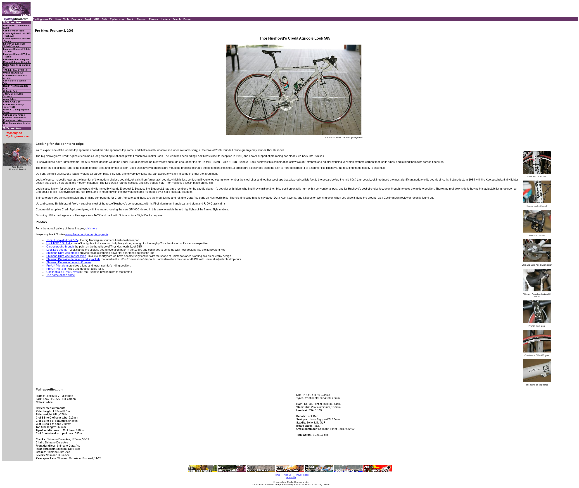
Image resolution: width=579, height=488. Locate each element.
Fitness (153, 19)
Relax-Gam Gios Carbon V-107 (16, 66)
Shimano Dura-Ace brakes (62, 253)
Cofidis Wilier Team (13, 30)
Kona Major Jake (12, 120)
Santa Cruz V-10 (12, 101)
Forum (187, 19)
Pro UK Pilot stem (57, 265)
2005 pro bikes (11, 128)
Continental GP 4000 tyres (62, 272)
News (58, 19)
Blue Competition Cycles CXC (16, 124)
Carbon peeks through (60, 246)
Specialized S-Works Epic (14, 81)
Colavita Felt (10, 91)
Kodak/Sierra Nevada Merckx (14, 76)
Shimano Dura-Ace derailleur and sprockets (73, 259)
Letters (165, 19)
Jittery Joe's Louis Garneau (13, 95)
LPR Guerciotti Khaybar (16, 59)
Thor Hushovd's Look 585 (62, 240)
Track (130, 19)
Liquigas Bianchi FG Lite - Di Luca (16, 50)
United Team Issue (13, 72)
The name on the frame (60, 275)
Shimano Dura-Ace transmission (66, 256)
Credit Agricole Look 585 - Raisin (16, 39)
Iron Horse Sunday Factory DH (13, 105)
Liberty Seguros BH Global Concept (13, 45)
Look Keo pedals (56, 249)
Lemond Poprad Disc (14, 117)
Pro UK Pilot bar (56, 268)
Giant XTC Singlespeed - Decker (16, 110)
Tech (66, 19)
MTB (96, 19)
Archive (288, 475)
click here (91, 228)
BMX (104, 19)
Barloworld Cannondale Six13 (15, 26)
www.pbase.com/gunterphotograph (86, 234)
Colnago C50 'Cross (14, 115)
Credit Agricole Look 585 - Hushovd (16, 34)
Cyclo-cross (117, 19)
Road (88, 19)
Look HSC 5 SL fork (58, 243)
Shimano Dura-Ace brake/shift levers (68, 262)
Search (177, 19)
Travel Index (302, 475)
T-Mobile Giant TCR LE (15, 70)
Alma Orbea (9, 99)
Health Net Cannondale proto (15, 87)
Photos (141, 19)
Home (277, 475)
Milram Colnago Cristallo (16, 62)
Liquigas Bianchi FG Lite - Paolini (16, 55)
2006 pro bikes (11, 22)
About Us (291, 477)
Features (76, 19)
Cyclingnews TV (42, 19)
